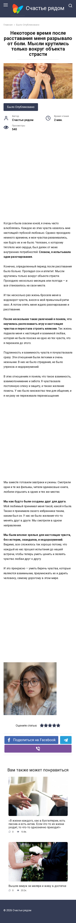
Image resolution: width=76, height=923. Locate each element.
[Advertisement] (38, 182)
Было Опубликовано (20, 107)
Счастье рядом (45, 8)
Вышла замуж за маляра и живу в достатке (37, 886)
